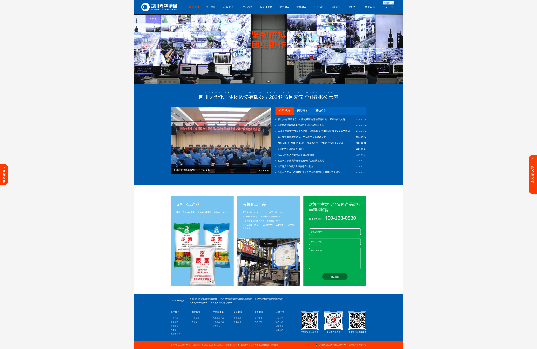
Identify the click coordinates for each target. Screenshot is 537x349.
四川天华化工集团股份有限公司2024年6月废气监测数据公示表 (268, 92)
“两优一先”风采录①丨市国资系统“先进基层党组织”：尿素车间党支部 (322, 119)
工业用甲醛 (281, 225)
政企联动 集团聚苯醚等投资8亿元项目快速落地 (322, 160)
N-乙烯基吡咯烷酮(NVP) (253, 221)
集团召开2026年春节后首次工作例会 (322, 155)
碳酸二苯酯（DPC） (251, 225)
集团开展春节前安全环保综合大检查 (322, 166)
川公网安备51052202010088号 (333, 345)
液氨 (225, 212)
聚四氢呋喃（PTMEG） (253, 212)
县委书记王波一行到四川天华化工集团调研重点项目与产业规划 (322, 172)
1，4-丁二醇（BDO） (275, 212)
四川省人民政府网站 (198, 302)
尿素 (178, 212)
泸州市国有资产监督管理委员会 (269, 299)
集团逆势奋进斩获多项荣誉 (322, 149)
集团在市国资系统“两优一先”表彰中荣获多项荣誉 (322, 137)
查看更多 (180, 228)
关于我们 (175, 312)
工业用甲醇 (268, 225)
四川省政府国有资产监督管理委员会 (236, 299)
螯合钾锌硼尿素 (204, 212)
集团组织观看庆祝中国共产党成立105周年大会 (322, 125)
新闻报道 (196, 312)
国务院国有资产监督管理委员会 (203, 299)
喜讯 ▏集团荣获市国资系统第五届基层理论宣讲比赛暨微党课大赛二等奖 (322, 131)
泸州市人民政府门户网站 (221, 302)
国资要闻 (302, 110)
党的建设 (238, 312)
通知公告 (321, 110)
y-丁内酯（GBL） (250, 216)
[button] (267, 81)
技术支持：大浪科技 (357, 345)
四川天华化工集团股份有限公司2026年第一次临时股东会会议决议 (322, 143)
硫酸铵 (217, 212)
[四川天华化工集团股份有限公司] (159, 7)
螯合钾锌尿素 (189, 212)
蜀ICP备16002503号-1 (180, 345)
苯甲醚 (291, 225)
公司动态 (284, 110)
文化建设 (259, 312)
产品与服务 (218, 312)
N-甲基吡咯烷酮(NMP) (270, 216)
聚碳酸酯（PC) (273, 221)
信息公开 (279, 312)
